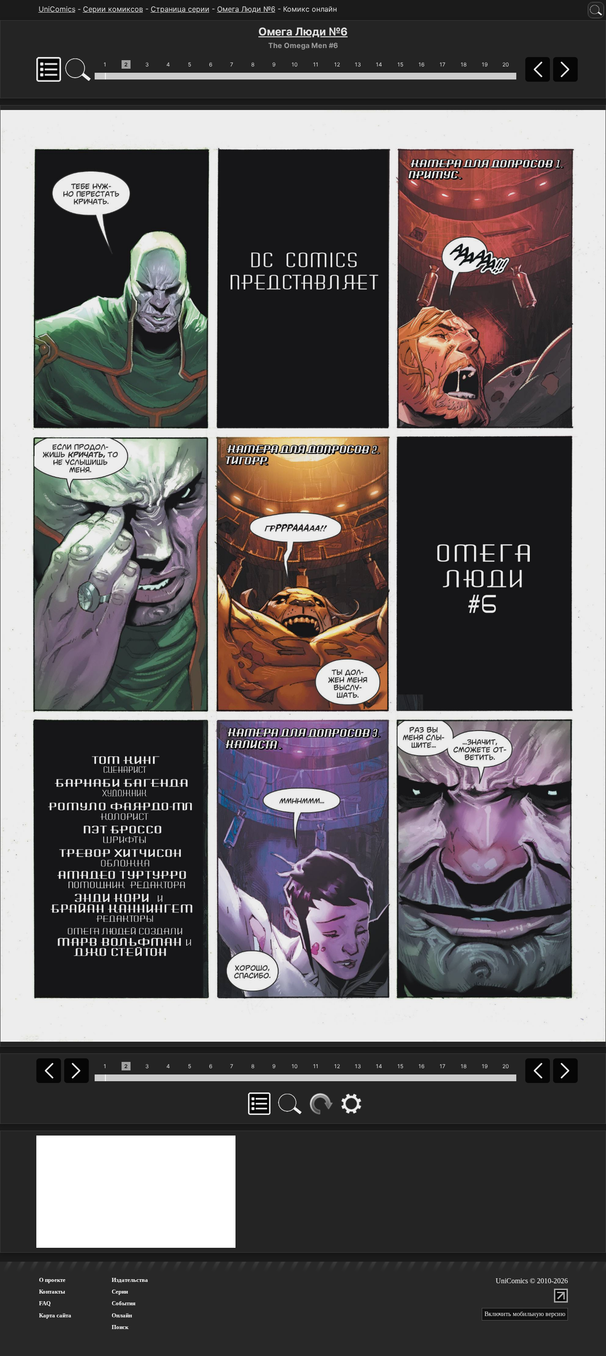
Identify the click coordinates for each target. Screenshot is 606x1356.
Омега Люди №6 (246, 8)
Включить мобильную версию (524, 1314)
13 (358, 64)
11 (315, 64)
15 (400, 64)
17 (442, 64)
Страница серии (180, 8)
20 (505, 64)
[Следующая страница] (303, 575)
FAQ (45, 1303)
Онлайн (122, 1315)
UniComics (57, 8)
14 (379, 64)
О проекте (52, 1280)
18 (463, 64)
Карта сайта (55, 1315)
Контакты (52, 1291)
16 (421, 64)
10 (295, 64)
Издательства (130, 1280)
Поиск (120, 1327)
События (123, 1303)
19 (485, 64)
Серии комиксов (113, 8)
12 (337, 64)
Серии (120, 1291)
